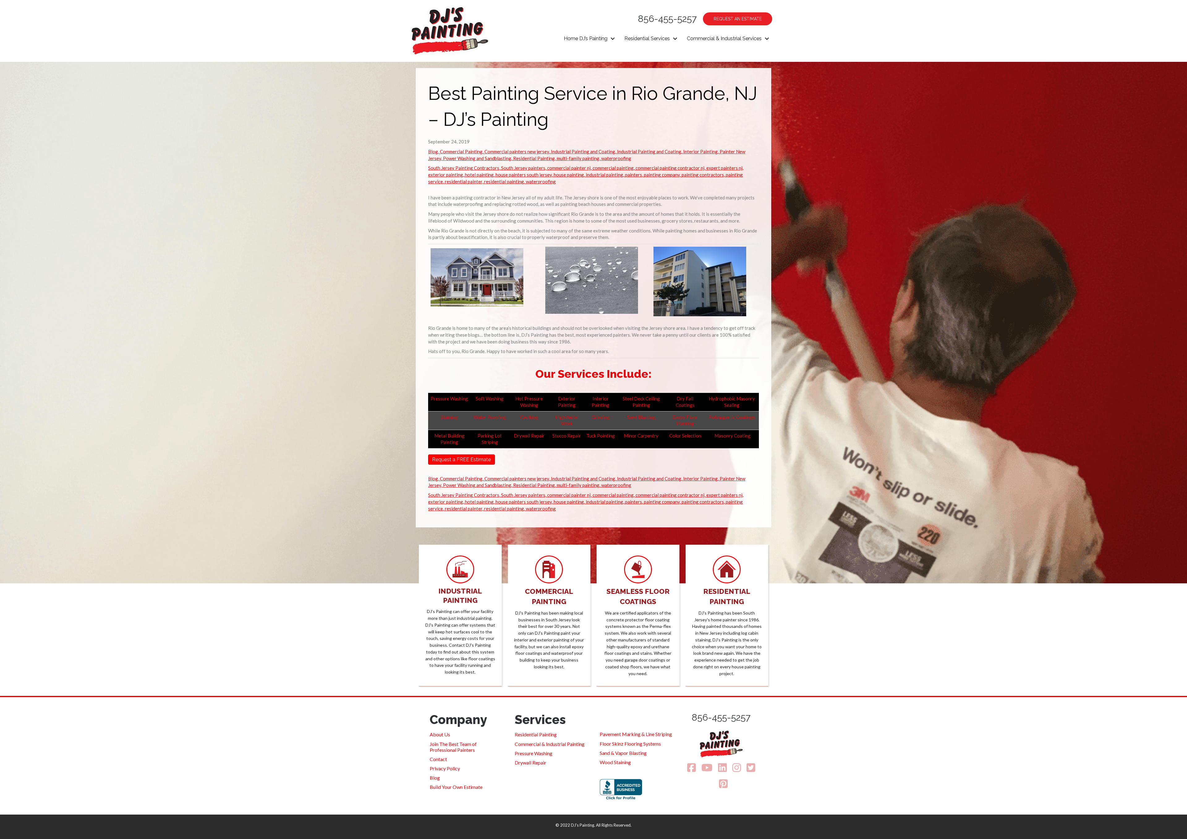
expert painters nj (724, 168)
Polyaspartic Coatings (732, 417)
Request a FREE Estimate (461, 459)
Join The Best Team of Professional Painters (453, 747)
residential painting (504, 181)
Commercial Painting (461, 151)
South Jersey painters (523, 168)
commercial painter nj (569, 168)
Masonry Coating (732, 435)
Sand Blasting (641, 417)
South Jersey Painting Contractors (463, 168)
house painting (569, 174)
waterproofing (616, 158)
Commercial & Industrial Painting (550, 744)
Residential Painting (534, 158)
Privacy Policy (445, 768)
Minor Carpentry (641, 435)
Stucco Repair (566, 435)
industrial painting (604, 174)
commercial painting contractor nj (670, 168)
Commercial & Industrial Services (724, 38)
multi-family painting (578, 158)
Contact (438, 759)
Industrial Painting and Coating (583, 151)
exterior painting (445, 174)
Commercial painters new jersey (516, 151)
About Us (440, 734)
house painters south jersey (524, 174)
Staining (449, 417)
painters (633, 174)
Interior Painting (700, 151)
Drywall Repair (529, 435)
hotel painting (479, 174)
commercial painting (613, 168)
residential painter (463, 181)
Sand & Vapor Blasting (623, 753)
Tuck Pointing (600, 435)
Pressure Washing (449, 398)
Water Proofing (490, 417)
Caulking (529, 417)
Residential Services (647, 38)
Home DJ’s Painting (585, 38)
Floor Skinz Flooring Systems (630, 744)
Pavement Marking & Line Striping (636, 734)
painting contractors (703, 174)
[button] (612, 39)
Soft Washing (490, 398)
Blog (433, 151)
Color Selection (685, 435)
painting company (662, 174)
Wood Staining (615, 762)
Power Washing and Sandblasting (477, 158)
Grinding (601, 417)
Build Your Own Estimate (456, 787)
